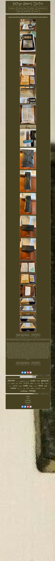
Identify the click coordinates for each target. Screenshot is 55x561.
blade (30, 386)
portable (37, 388)
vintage (32, 390)
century (12, 383)
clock (40, 385)
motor (32, 388)
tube (38, 381)
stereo (10, 386)
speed (9, 383)
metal (18, 388)
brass (20, 383)
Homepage (28, 396)
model (32, 381)
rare (27, 388)
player (31, 383)
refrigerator (22, 381)
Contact (28, 398)
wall (45, 386)
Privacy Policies (28, 400)
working (26, 383)
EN (27, 404)
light (35, 383)
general (44, 380)
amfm (24, 388)
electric (11, 380)
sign (42, 383)
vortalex (35, 386)
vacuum (43, 388)
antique (13, 388)
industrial (46, 383)
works (15, 386)
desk (17, 383)
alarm (20, 386)
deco (21, 388)
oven (39, 383)
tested (28, 381)
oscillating (23, 391)
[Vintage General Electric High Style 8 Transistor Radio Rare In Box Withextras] (28, 25)
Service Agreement (28, 402)
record (17, 381)
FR (28, 404)
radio (25, 385)
